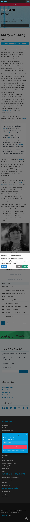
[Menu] (28, 1)
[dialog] (15, 261)
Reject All (19, 266)
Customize (4, 266)
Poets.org (4, 1)
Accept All (25, 266)
